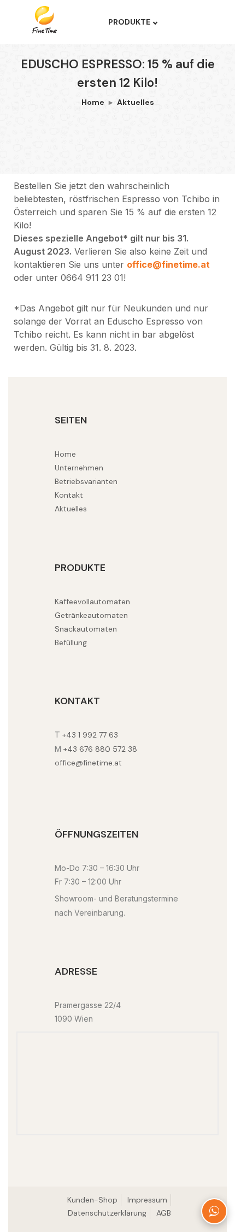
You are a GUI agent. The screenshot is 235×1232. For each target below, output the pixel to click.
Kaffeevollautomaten (92, 601)
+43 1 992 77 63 (90, 735)
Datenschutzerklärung (107, 1213)
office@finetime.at (168, 264)
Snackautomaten (86, 629)
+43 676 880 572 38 (100, 749)
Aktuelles (135, 102)
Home (92, 102)
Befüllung (71, 642)
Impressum (147, 1200)
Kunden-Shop (92, 1200)
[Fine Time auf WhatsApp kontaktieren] (214, 1211)
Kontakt (69, 495)
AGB (163, 1213)
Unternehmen (79, 468)
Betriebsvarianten (86, 481)
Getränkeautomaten (91, 615)
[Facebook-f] (58, 781)
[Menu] (192, 22)
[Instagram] (70, 781)
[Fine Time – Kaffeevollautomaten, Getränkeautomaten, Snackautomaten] (52, 19)
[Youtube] (81, 781)
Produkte (129, 22)
